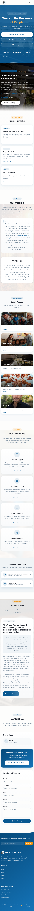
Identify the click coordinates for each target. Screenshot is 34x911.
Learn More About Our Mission (16, 763)
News (2, 878)
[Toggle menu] (29, 2)
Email (4, 792)
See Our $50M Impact (18, 34)
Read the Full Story (9, 103)
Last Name (6, 785)
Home (2, 869)
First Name (6, 778)
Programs (3, 875)
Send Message (18, 821)
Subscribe (28, 843)
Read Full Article (10, 694)
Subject (5, 799)
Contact (3, 881)
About (2, 872)
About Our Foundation (16, 40)
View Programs (17, 45)
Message (5, 806)
